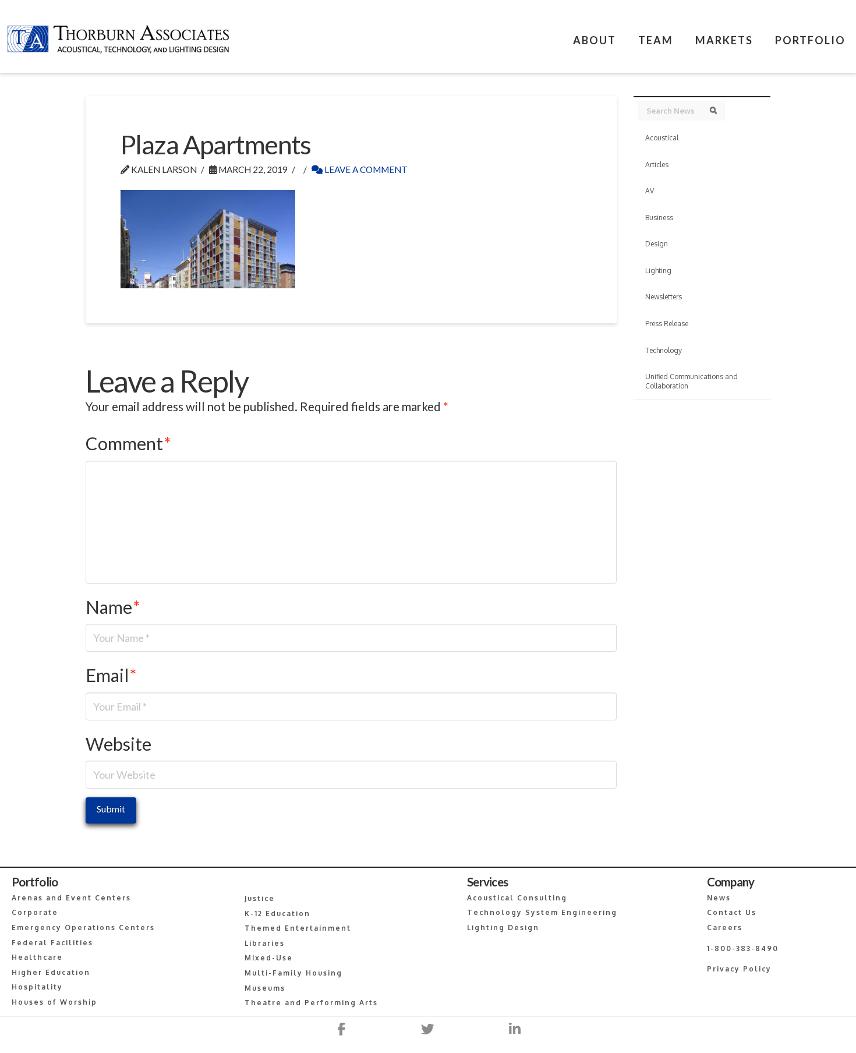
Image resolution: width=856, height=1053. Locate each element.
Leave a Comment (365, 169)
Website (118, 744)
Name (113, 607)
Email (111, 675)
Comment (128, 443)
